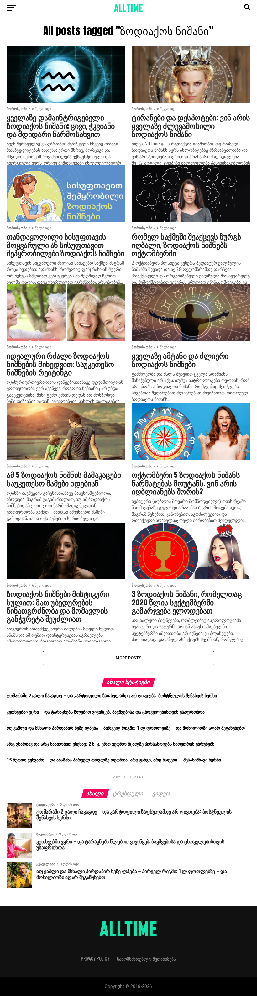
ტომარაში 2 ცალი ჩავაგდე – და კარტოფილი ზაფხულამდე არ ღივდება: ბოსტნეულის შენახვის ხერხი (112, 695)
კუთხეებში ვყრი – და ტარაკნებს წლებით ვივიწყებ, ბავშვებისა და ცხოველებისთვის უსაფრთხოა (106, 712)
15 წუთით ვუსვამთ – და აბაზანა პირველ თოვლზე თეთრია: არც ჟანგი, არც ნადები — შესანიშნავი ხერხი (114, 760)
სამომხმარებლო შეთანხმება (146, 958)
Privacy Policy (95, 958)
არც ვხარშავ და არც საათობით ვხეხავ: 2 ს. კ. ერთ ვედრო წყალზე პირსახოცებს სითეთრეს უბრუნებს (110, 744)
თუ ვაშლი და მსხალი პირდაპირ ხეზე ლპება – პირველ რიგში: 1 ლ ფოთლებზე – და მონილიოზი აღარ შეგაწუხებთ (126, 728)
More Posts (129, 658)
